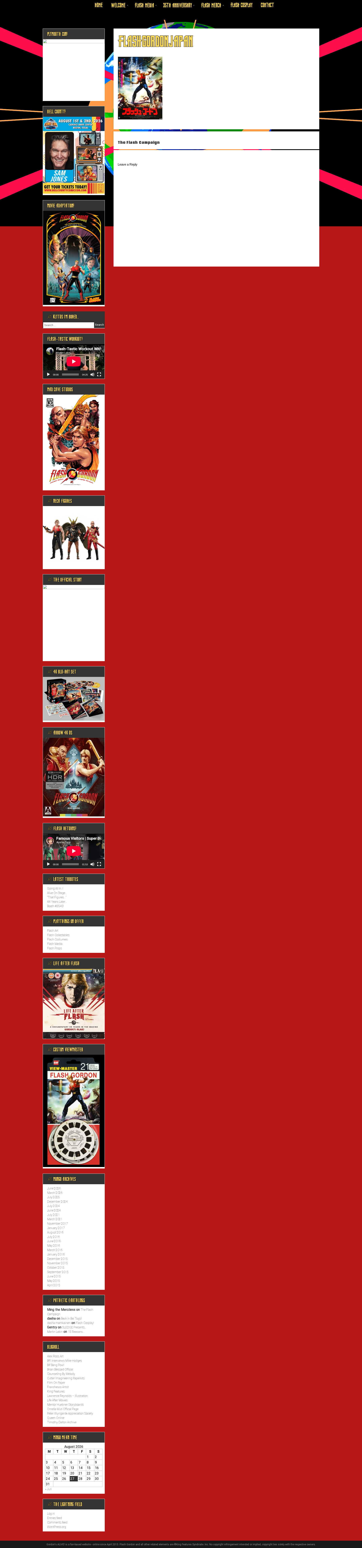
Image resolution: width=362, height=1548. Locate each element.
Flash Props (54, 948)
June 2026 (54, 1188)
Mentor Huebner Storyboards (65, 1404)
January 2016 (56, 1254)
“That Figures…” (56, 897)
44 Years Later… (57, 901)
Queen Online (55, 1418)
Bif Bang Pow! (55, 1365)
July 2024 (53, 1206)
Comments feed (57, 1522)
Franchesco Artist (58, 1387)
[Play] (48, 374)
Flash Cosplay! (85, 1323)
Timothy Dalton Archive (61, 1422)
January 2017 (56, 1228)
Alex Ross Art (55, 1356)
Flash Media (144, 5)
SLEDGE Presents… (74, 1327)
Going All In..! (55, 888)
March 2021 (54, 1219)
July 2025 (53, 1197)
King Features (56, 1391)
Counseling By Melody (61, 1374)
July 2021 (53, 1214)
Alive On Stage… (57, 893)
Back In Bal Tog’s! (71, 1318)
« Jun (48, 1489)
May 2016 (53, 1245)
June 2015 (54, 1276)
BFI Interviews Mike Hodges (64, 1360)
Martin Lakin (55, 1331)
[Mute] (92, 374)
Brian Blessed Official (60, 1369)
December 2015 (57, 1258)
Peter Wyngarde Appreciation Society (70, 1413)
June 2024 (54, 1210)
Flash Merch (211, 5)
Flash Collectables (58, 935)
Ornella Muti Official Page (62, 1409)
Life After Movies (57, 1400)
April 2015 (53, 1285)
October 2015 (55, 1267)
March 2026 (54, 1192)
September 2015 (58, 1272)
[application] (74, 361)
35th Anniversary (177, 5)
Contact (267, 5)
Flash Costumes (57, 939)
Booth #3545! (55, 906)
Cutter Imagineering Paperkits (66, 1378)
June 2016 (54, 1241)
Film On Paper (56, 1382)
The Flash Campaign (139, 142)
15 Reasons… (76, 1331)
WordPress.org (56, 1527)
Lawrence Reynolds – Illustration (67, 1396)
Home (99, 5)
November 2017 (57, 1223)
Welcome (118, 5)
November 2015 (57, 1263)
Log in (51, 1513)
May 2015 (53, 1280)
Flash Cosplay (241, 5)
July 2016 (53, 1236)
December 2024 (57, 1201)
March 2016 (54, 1250)
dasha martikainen (59, 1323)
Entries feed (54, 1518)
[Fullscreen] (99, 374)
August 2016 (55, 1232)
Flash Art (52, 930)
